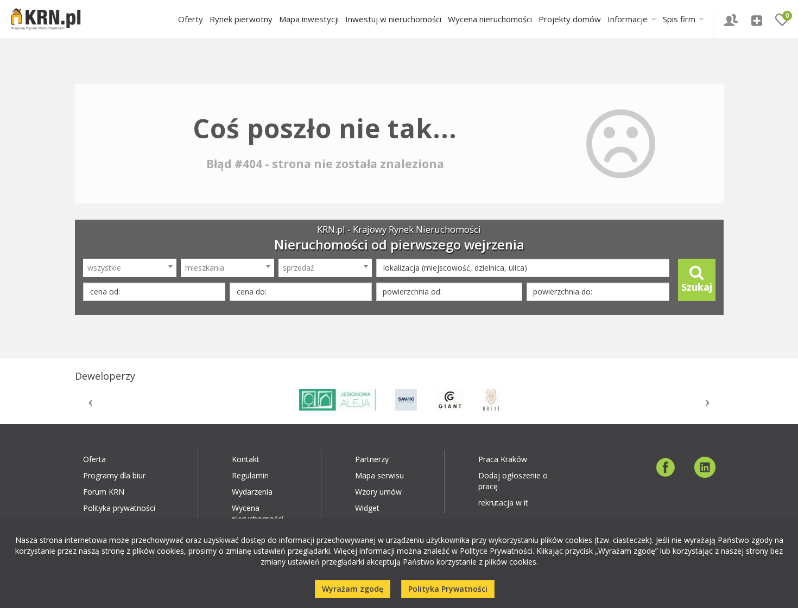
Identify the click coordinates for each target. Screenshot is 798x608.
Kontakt (245, 459)
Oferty (190, 19)
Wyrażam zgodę (352, 589)
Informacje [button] (628, 19)
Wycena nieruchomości (490, 19)
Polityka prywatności (119, 508)
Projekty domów (570, 19)
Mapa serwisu (379, 475)
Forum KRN (103, 492)
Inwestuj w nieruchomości (393, 19)
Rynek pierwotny (241, 19)
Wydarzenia (252, 492)
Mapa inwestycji (309, 19)
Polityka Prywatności (447, 589)
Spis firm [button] (680, 19)
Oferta (94, 459)
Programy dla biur (114, 475)
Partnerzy (372, 459)
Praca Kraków (502, 459)
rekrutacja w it (503, 502)
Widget (367, 508)
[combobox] (129, 268)
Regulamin (250, 475)
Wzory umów (378, 492)
